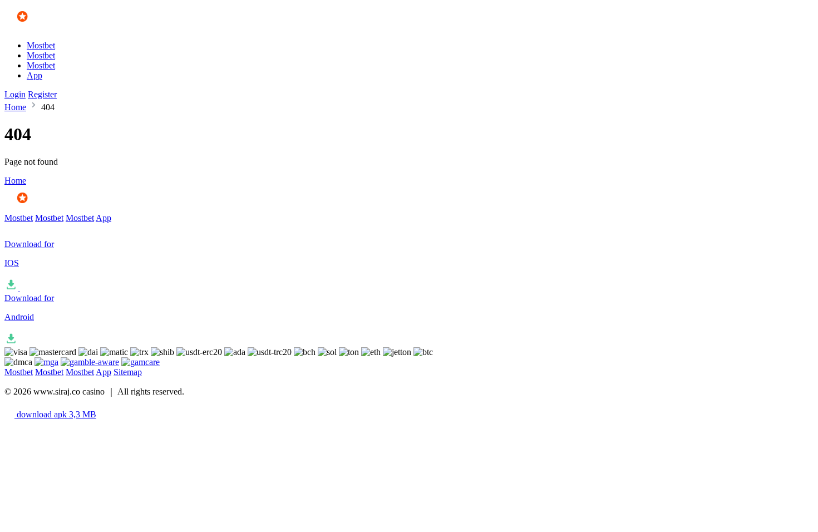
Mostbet (41, 45)
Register (42, 94)
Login (15, 94)
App (34, 75)
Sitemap (128, 372)
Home (15, 107)
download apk (55, 414)
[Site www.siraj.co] (37, 26)
